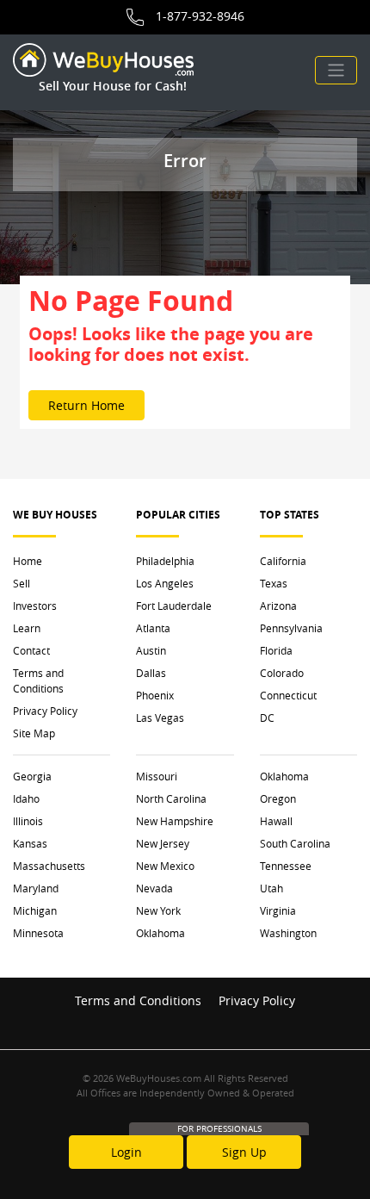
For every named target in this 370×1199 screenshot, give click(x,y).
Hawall (276, 821)
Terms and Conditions (38, 680)
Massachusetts (49, 866)
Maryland (36, 888)
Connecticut (288, 695)
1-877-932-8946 (200, 16)
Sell (21, 583)
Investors (35, 605)
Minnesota (38, 933)
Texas (273, 583)
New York (158, 910)
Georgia (32, 776)
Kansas (30, 843)
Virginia (278, 910)
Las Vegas (160, 717)
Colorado (282, 673)
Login (126, 1152)
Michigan (35, 910)
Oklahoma (160, 933)
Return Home (86, 405)
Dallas (151, 673)
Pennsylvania (291, 628)
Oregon (278, 798)
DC (267, 717)
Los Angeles (165, 583)
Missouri (156, 776)
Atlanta (153, 628)
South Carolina (295, 843)
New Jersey (162, 843)
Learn (26, 628)
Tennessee (285, 866)
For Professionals (219, 1128)
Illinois (28, 821)
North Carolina (171, 798)
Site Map (34, 733)
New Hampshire (174, 821)
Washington (288, 933)
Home (27, 561)
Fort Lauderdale (174, 605)
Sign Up (244, 1152)
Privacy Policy (45, 711)
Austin (151, 650)
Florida (276, 650)
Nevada (154, 888)
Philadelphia (165, 561)
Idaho (26, 798)
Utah (271, 888)
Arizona (278, 605)
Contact (31, 650)
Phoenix (155, 695)
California (283, 561)
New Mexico (165, 866)
